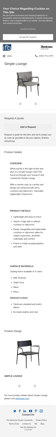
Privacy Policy (41, 420)
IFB (31, 429)
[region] (28, 21)
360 (35, 424)
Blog (42, 424)
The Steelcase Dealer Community (19, 420)
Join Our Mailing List (28, 427)
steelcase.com (22, 398)
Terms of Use (14, 424)
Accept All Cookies (27, 37)
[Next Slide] (35, 104)
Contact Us (28, 414)
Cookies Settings (28, 29)
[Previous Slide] (20, 104)
